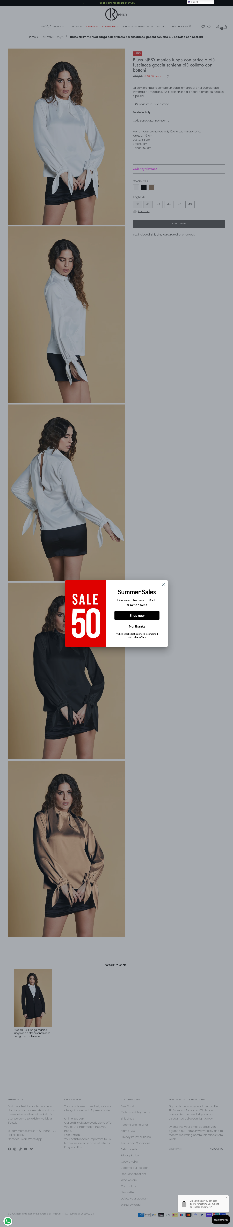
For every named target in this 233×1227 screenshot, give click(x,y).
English (194, 2)
